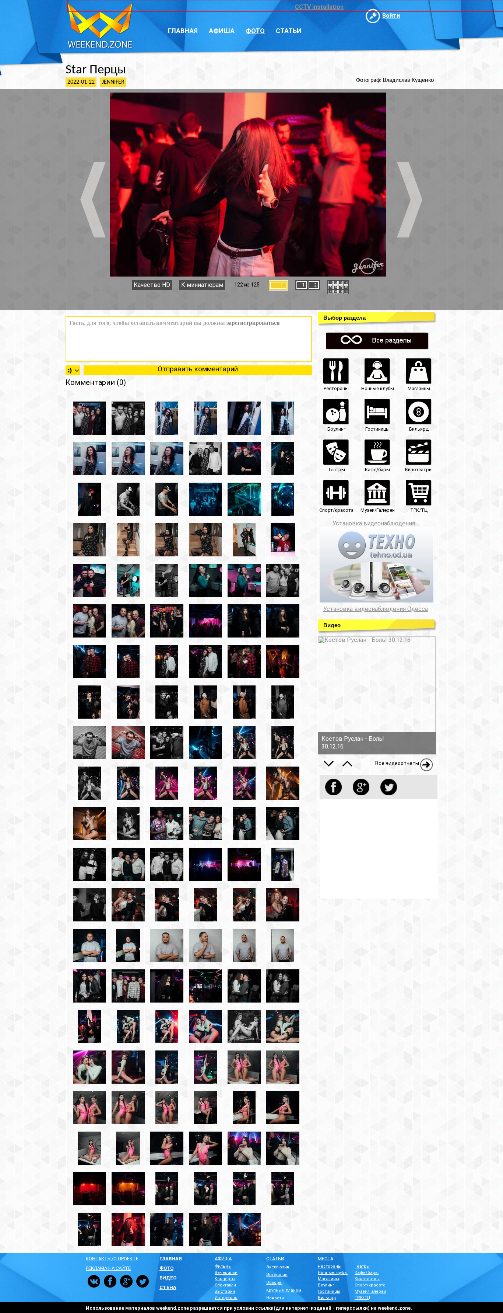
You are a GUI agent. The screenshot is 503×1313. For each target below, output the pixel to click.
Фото (255, 31)
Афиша (222, 31)
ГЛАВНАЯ (170, 1258)
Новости (275, 1298)
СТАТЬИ (275, 1258)
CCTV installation (319, 6)
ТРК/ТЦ (362, 1297)
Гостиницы (329, 1291)
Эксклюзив (277, 1267)
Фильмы (223, 1266)
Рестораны (329, 1266)
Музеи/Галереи (370, 1291)
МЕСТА (325, 1258)
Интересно (226, 1297)
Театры (362, 1266)
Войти (391, 15)
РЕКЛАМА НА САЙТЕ (108, 1268)
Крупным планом (283, 1290)
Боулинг (326, 1285)
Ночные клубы (333, 1272)
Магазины (328, 1278)
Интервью (277, 1274)
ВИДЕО (167, 1278)
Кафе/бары (367, 1272)
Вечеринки (226, 1272)
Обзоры (274, 1282)
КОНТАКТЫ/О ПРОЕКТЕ (112, 1258)
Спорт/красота (370, 1285)
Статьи (289, 31)
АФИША (223, 1258)
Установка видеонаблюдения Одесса (375, 609)
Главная (183, 31)
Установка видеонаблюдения (374, 523)
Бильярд (327, 1297)
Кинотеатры (367, 1278)
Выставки (225, 1291)
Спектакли (225, 1285)
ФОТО (166, 1268)
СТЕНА (167, 1287)
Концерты (225, 1278)
